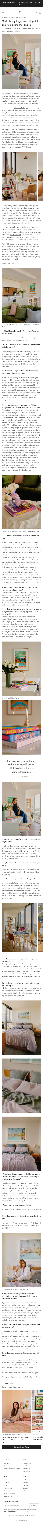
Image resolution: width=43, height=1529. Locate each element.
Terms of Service (11, 1511)
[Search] (31, 12)
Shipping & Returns (9, 1488)
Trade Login (26, 1466)
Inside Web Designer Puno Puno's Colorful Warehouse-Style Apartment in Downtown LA (16, 1440)
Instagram (25, 1483)
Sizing (5, 1485)
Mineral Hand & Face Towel (10, 698)
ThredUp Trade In (9, 1491)
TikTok (24, 1491)
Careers (6, 1466)
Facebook (25, 1480)
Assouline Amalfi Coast (32, 531)
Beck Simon (36, 1377)
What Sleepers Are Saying (12, 1468)
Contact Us (7, 1483)
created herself (15, 234)
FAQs (5, 1480)
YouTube (25, 1488)
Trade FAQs (26, 1468)
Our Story (7, 1463)
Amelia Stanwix (18, 1377)
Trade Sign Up (26, 1463)
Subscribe (34, 1506)
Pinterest (25, 1485)
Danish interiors (15, 227)
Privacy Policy (8, 1496)
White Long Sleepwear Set (20, 1289)
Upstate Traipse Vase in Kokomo (11, 531)
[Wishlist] (35, 12)
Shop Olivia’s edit (8, 263)
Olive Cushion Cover (24, 325)
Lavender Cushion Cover (9, 325)
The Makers (15, 93)
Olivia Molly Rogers (9, 103)
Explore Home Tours (21, 1447)
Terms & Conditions (10, 1493)
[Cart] (40, 12)
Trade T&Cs (26, 1471)
